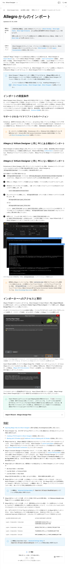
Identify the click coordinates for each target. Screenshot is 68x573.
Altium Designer (46, 85)
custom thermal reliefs (54, 452)
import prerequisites (48, 58)
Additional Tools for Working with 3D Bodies (37, 438)
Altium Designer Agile (35, 85)
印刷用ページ (59, 556)
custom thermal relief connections (17, 447)
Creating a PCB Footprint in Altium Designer (19, 436)
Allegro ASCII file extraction (21, 368)
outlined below (48, 151)
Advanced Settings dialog (25, 490)
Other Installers (42, 48)
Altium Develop (47, 29)
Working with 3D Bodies (13, 438)
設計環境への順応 (25, 10)
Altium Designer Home (12, 10)
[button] (34, 415)
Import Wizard (7, 58)
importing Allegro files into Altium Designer (17, 427)
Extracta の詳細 (35, 110)
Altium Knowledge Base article (20, 135)
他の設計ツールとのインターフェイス (51, 10)
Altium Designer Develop (20, 85)
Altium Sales (15, 38)
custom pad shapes (47, 443)
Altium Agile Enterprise (23, 31)
